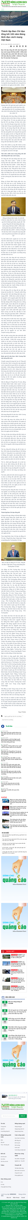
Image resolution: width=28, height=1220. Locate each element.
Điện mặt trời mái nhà (20, 1170)
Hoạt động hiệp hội (5, 1131)
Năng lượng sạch (10, 997)
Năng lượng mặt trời (19, 1129)
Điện (2, 1140)
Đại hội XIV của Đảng (7, 719)
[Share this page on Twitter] (20, 46)
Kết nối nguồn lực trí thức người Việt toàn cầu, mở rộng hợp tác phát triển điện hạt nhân (17, 1011)
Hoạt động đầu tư (12, 1095)
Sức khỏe (3, 1159)
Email (23, 1197)
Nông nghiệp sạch (19, 1175)
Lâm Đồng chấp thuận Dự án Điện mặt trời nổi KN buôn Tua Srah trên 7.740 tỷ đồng (17, 1037)
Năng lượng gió (18, 1126)
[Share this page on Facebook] (26, 46)
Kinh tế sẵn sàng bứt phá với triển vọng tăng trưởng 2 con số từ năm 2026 (10, 785)
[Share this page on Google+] (17, 46)
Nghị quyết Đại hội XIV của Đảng (13, 716)
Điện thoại (16, 1197)
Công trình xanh (18, 1173)
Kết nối (3, 1153)
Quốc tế (2, 1129)
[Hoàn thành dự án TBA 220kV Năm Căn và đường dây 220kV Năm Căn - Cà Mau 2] (6, 988)
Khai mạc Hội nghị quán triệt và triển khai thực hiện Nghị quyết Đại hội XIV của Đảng (11, 773)
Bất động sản (18, 1140)
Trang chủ (4, 21)
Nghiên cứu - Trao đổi (19, 1161)
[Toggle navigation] (2, 9)
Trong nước (3, 1126)
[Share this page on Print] (14, 46)
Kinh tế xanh (4, 1156)
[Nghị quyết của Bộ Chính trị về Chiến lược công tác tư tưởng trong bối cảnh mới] (5, 808)
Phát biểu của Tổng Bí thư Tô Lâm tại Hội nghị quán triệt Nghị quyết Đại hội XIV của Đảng (11, 753)
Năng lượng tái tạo (19, 1131)
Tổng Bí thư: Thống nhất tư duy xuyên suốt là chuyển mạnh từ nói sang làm (11, 746)
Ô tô (2, 1182)
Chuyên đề (18, 1165)
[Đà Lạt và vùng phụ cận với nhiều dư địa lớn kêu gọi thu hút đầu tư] (4, 1097)
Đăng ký (23, 1116)
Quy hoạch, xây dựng (19, 1138)
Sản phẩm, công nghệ (20, 1158)
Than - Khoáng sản (5, 1144)
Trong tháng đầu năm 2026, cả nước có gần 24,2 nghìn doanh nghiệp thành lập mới (11, 759)
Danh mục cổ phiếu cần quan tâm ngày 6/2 (10, 790)
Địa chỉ (9, 1197)
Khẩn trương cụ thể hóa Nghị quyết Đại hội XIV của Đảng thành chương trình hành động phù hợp (10, 741)
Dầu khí (2, 1142)
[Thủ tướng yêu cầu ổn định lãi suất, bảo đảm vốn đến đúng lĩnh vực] (5, 826)
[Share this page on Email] (11, 46)
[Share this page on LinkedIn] (23, 46)
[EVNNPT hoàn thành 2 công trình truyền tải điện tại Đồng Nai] (6, 956)
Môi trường (17, 1145)
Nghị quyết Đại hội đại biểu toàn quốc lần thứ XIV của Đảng (11, 778)
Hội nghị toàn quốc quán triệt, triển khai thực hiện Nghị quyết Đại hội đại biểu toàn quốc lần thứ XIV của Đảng (11, 766)
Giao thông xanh (6, 1179)
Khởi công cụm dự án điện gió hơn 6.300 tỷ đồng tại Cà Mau (17, 1019)
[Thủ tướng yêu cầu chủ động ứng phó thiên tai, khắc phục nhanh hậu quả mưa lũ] (5, 821)
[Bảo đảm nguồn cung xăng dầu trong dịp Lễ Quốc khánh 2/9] (6, 971)
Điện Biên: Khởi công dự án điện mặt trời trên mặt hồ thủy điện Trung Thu (17, 1028)
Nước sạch (17, 1147)
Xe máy (2, 1184)
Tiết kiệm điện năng (19, 1168)
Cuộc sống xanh (20, 1135)
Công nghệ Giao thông (6, 1187)
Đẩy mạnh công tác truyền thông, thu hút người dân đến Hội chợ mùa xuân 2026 (11, 734)
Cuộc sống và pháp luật (20, 1150)
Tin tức (10, 21)
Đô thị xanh (17, 1143)
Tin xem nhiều (5, 833)
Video (2, 1165)
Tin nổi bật (4, 797)
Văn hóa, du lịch (4, 1161)
